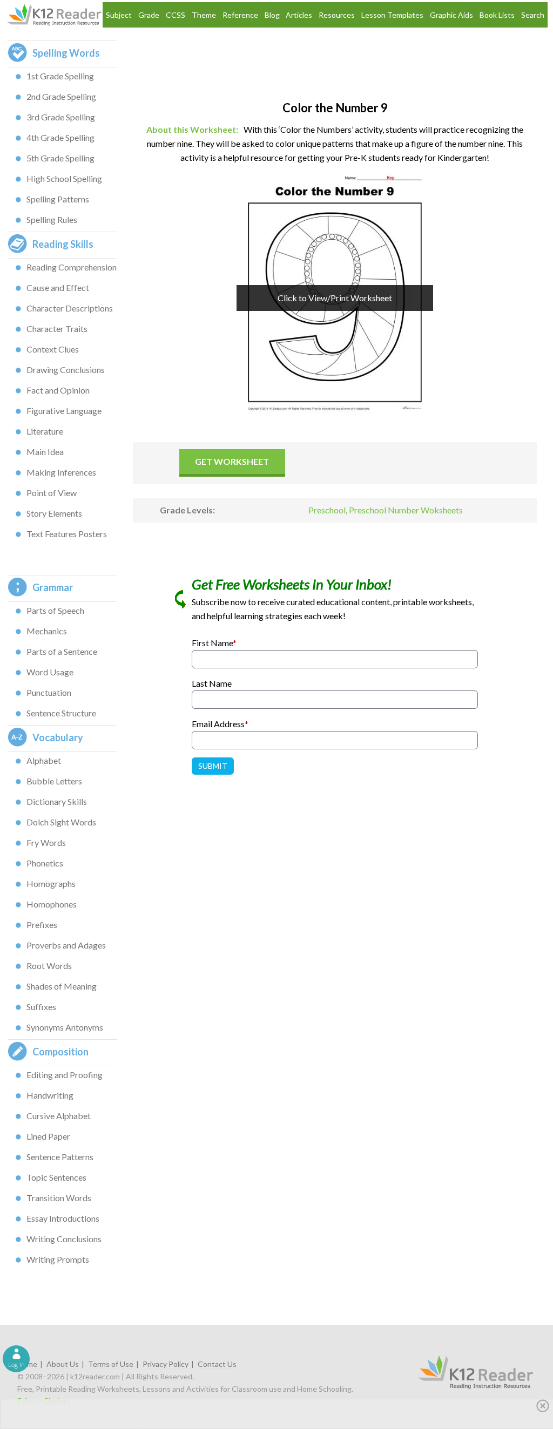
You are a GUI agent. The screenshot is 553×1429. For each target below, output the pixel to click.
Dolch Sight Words (61, 822)
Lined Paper (48, 1136)
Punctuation (48, 692)
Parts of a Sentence (61, 651)
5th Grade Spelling (60, 158)
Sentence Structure (61, 713)
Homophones (51, 904)
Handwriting (49, 1095)
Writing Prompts (57, 1259)
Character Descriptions (69, 308)
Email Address (220, 724)
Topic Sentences (56, 1177)
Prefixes (41, 924)
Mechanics (46, 631)
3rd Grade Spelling (60, 117)
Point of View (51, 492)
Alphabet (43, 760)
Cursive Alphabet (58, 1115)
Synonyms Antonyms (64, 1027)
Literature (44, 431)
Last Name (212, 683)
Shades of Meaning (61, 986)
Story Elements (54, 513)
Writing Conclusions (64, 1239)
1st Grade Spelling (60, 76)
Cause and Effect (57, 287)
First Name (214, 643)
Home (27, 1364)
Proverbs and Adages (66, 945)
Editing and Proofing (64, 1074)
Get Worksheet (232, 461)
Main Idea (45, 451)
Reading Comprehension (71, 267)
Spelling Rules (51, 219)
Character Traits (56, 328)
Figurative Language (64, 410)
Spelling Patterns (57, 199)
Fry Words (46, 842)
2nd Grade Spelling (61, 96)
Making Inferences (61, 472)
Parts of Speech (55, 610)
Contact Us (217, 1364)
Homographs (51, 883)
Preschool (327, 510)
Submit (212, 765)
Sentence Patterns (59, 1157)
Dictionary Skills (56, 801)
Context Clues (52, 349)
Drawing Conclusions (65, 369)
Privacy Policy (165, 1364)
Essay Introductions (62, 1218)
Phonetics (44, 863)
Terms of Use (110, 1364)
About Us (62, 1364)
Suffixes (41, 1006)
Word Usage (49, 672)
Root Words (49, 965)
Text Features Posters (66, 534)
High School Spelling (64, 178)
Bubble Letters (54, 781)
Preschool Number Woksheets (406, 510)
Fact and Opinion (58, 390)
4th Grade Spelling (60, 137)
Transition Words (58, 1198)
